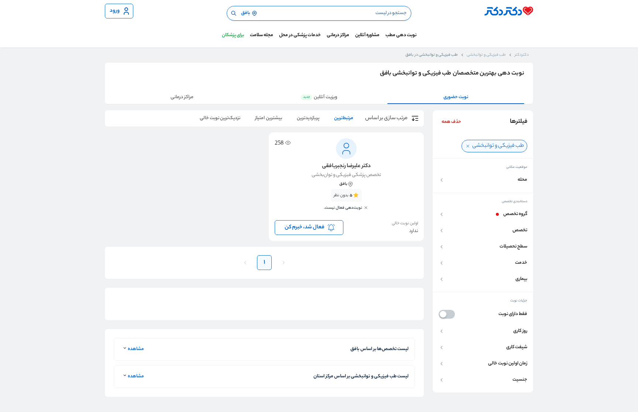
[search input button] (234, 13)
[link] (346, 204)
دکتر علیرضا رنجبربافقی (346, 166)
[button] (483, 180)
